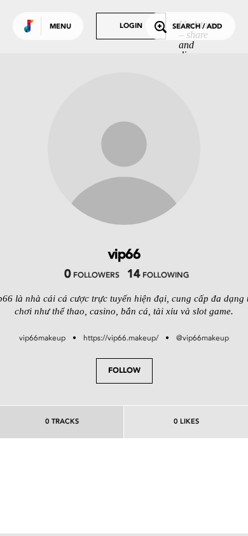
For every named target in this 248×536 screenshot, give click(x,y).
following (158, 275)
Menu (60, 26)
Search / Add (197, 26)
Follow (124, 371)
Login (131, 26)
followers (92, 275)
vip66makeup (42, 337)
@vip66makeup (202, 337)
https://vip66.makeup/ (120, 337)
